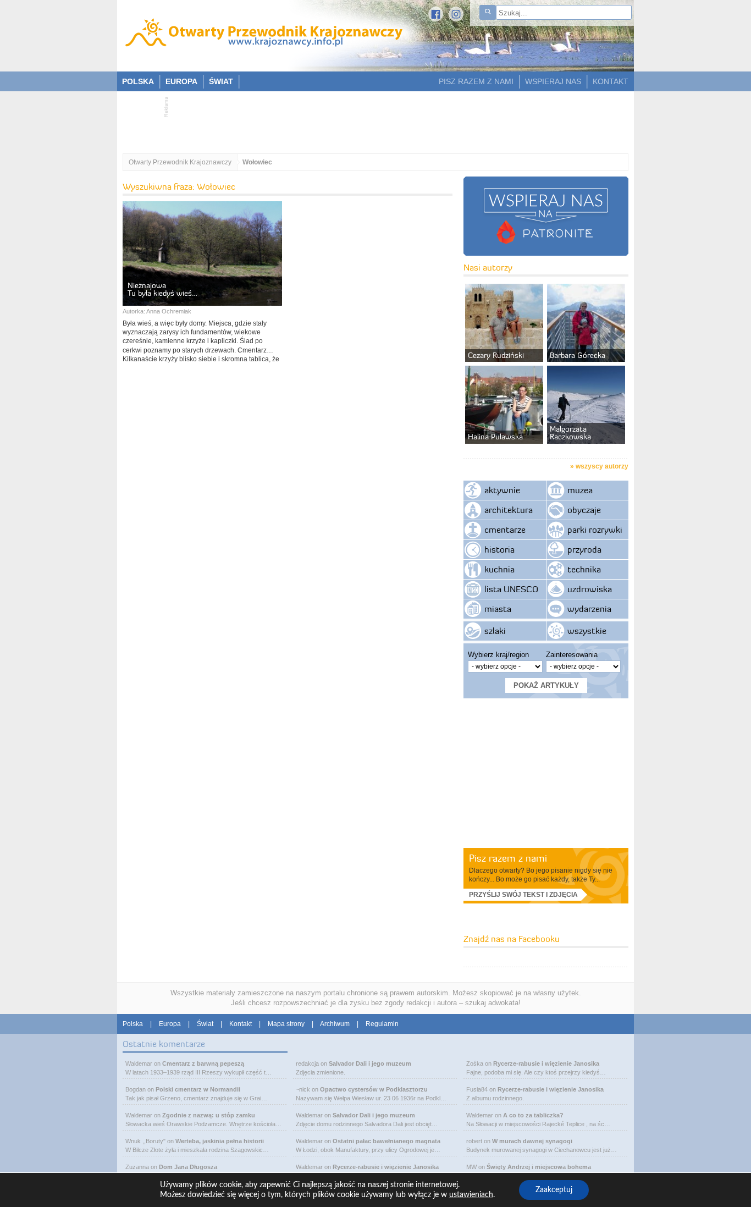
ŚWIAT (221, 81)
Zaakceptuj (553, 1190)
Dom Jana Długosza (188, 1167)
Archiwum (335, 1024)
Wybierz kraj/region (498, 655)
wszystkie (586, 630)
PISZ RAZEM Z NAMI (476, 81)
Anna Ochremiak (168, 311)
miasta (497, 608)
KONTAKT (610, 81)
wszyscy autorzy (602, 466)
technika (584, 569)
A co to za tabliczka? (533, 1115)
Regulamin (382, 1024)
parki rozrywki (594, 529)
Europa (170, 1024)
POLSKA (138, 81)
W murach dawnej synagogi (532, 1141)
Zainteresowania (572, 655)
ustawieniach (471, 1195)
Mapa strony (286, 1024)
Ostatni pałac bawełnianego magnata (386, 1141)
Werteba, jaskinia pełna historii (219, 1141)
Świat (205, 1024)
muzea (580, 489)
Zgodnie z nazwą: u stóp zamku (208, 1115)
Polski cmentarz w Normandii (198, 1089)
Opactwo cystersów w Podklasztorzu (374, 1089)
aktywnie (502, 489)
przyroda (584, 549)
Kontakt (240, 1024)
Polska (133, 1024)
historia (499, 549)
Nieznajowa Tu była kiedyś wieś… (162, 289)
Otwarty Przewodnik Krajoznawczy (180, 162)
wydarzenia (589, 608)
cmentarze (505, 529)
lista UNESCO (511, 588)
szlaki (495, 630)
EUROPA (181, 81)
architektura (508, 509)
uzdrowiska (589, 588)
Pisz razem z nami (508, 858)
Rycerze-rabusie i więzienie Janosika (386, 1167)
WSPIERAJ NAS (553, 81)
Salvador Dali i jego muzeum (370, 1063)
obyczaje (584, 509)
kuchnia (499, 569)
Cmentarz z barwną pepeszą (203, 1063)
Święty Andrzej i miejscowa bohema (539, 1167)
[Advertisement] (370, 118)
